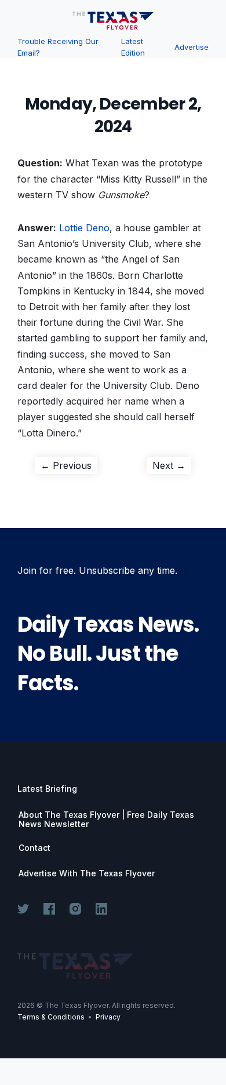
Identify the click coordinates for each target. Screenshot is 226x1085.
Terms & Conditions (51, 1017)
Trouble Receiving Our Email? (58, 47)
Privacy (108, 1017)
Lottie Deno (84, 228)
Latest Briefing (47, 788)
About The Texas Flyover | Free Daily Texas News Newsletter (106, 819)
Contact (34, 848)
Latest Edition (133, 47)
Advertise (191, 47)
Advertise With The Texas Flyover (87, 873)
